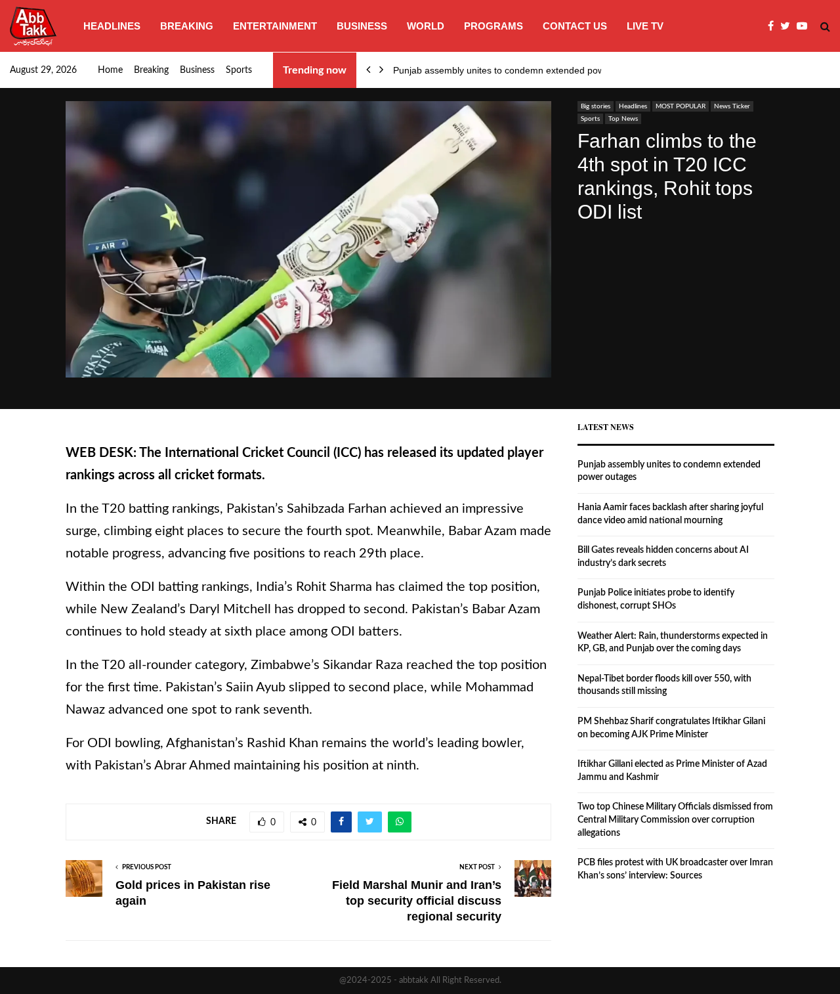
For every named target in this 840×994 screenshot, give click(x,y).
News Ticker (732, 106)
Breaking (186, 26)
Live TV (645, 26)
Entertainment (275, 26)
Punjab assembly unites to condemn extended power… (507, 70)
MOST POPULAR (680, 106)
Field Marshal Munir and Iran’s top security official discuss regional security (416, 900)
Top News (623, 119)
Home (110, 70)
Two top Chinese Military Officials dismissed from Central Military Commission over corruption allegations (675, 819)
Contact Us (575, 26)
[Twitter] (788, 26)
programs (493, 26)
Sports (239, 70)
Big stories (595, 106)
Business (362, 26)
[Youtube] (805, 26)
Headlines (111, 26)
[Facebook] (774, 26)
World (425, 26)
